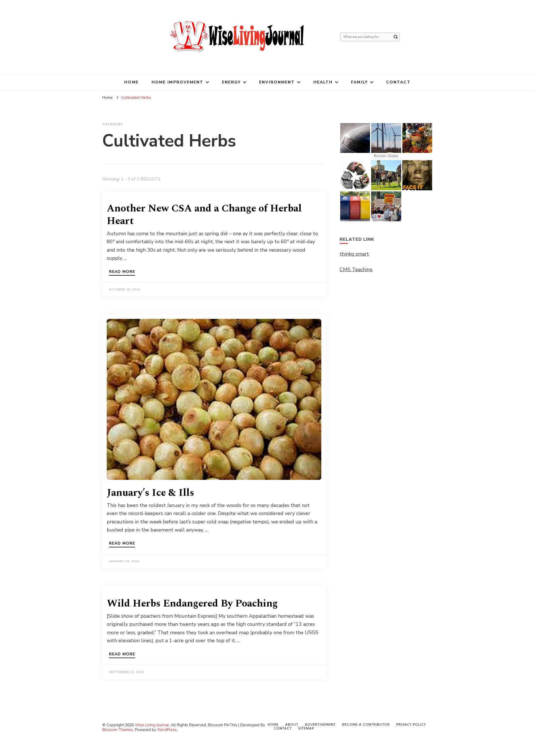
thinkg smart (354, 254)
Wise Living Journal (152, 725)
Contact (398, 82)
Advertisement (320, 724)
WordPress (167, 729)
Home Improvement (178, 82)
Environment (277, 82)
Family (359, 82)
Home (131, 82)
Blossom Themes (117, 729)
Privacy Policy (411, 724)
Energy (231, 82)
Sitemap (306, 728)
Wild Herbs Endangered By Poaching (192, 603)
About (291, 724)
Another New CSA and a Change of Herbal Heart (204, 215)
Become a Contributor (366, 724)
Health (323, 82)
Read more (122, 272)
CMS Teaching (356, 269)
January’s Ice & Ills (150, 493)
